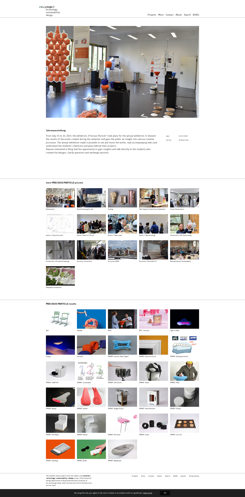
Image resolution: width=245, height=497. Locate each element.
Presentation (50, 209)
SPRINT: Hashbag (52, 461)
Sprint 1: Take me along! (147, 235)
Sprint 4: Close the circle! (54, 235)
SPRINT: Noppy (51, 408)
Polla (109, 330)
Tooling (110, 209)
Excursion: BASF (113, 261)
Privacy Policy (194, 476)
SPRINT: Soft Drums (115, 382)
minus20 (80, 356)
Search (187, 15)
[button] (117, 114)
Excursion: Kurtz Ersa (84, 261)
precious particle (63, 183)
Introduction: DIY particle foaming (57, 261)
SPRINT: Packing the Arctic (179, 356)
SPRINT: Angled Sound (115, 408)
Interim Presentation (177, 209)
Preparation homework (53, 287)
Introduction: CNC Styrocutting (180, 235)
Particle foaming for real (85, 209)
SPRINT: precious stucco (147, 356)
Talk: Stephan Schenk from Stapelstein (152, 209)
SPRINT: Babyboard (114, 461)
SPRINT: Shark (144, 382)
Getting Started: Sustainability (180, 261)
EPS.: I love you (144, 330)
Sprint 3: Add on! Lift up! (85, 235)
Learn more (147, 493)
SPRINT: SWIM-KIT (52, 382)
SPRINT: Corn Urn (176, 435)
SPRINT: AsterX (82, 408)
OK (165, 493)
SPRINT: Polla (174, 382)
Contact (170, 15)
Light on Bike (174, 330)
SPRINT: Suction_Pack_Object (118, 356)
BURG (196, 15)
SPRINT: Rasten (82, 435)
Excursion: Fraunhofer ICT (148, 261)
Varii (47, 330)
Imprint (183, 476)
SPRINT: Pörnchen (114, 435)
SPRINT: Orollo (144, 435)
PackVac (79, 330)
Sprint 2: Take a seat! (115, 235)
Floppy (48, 356)
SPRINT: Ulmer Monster (147, 408)
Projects (152, 15)
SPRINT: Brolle (82, 461)
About (179, 15)
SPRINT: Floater (175, 408)
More (161, 15)
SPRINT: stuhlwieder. (84, 382)
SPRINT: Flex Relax (52, 435)
